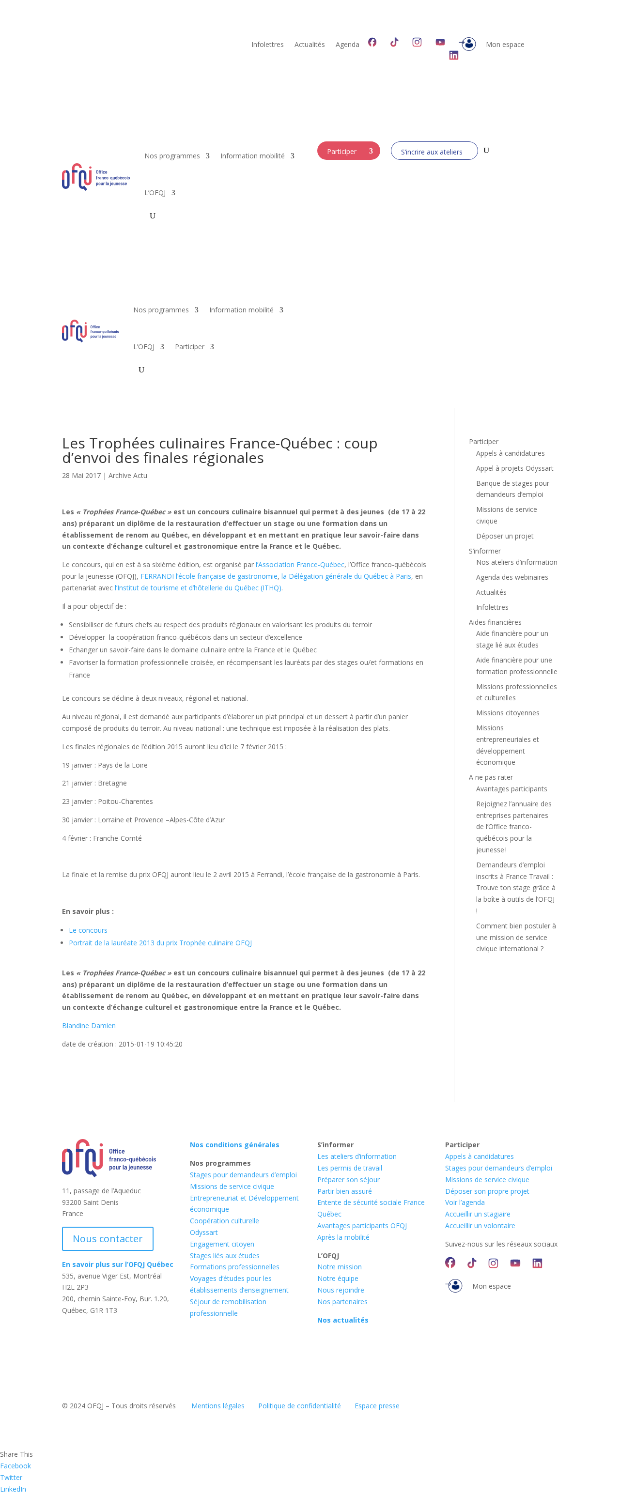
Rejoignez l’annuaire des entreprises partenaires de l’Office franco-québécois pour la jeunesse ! (514, 826)
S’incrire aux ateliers (432, 151)
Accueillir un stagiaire (478, 1213)
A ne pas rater (491, 777)
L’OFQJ (155, 192)
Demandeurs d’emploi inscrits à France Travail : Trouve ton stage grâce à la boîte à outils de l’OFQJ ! (516, 887)
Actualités (309, 45)
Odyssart (204, 1232)
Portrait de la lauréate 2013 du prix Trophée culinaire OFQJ (160, 942)
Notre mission (339, 1266)
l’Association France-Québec (300, 564)
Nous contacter (108, 1238)
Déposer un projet (505, 535)
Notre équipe (337, 1278)
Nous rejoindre (340, 1290)
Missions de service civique (232, 1186)
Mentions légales (218, 1405)
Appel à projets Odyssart (515, 468)
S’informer (485, 550)
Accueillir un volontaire (480, 1225)
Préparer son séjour (348, 1179)
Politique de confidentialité (299, 1405)
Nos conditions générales (234, 1144)
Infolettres (267, 45)
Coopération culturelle (224, 1220)
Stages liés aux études (225, 1255)
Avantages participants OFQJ (362, 1225)
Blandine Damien (89, 1025)
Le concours (88, 930)
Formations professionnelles (234, 1266)
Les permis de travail (349, 1167)
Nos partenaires (342, 1301)
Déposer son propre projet (487, 1191)
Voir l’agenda (465, 1202)
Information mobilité (252, 155)
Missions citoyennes (508, 712)
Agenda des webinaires (512, 577)
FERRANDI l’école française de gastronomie (209, 576)
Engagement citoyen (222, 1243)
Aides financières (495, 622)
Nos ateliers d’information (517, 562)
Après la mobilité (343, 1237)
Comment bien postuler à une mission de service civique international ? (516, 937)
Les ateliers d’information (357, 1156)
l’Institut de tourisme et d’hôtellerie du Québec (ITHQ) (198, 587)
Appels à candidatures (510, 453)
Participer (341, 151)
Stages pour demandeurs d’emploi (243, 1174)
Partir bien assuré (344, 1191)
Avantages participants (511, 788)
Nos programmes (172, 155)
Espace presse (377, 1405)
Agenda (347, 45)
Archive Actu (127, 475)
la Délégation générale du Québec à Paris (346, 576)
